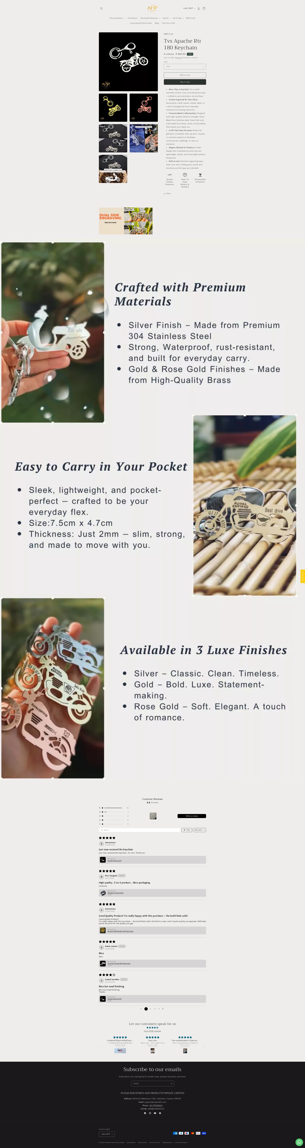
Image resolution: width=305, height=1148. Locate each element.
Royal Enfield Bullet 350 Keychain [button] (120, 931)
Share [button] (168, 194)
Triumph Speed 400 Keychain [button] (119, 964)
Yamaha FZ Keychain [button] (116, 893)
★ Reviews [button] (303, 576)
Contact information (181, 1142)
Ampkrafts (108, 1142)
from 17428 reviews (152, 1031)
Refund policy (131, 1142)
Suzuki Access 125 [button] (115, 861)
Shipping (178, 57)
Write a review (192, 816)
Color (166, 62)
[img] (152, 1027)
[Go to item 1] (153, 816)
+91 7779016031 (156, 1105)
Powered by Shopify (117, 1142)
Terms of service (154, 1142)
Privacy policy (142, 1142)
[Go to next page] (163, 1009)
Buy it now (185, 82)
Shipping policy (167, 1142)
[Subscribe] (171, 1083)
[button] (101, 8)
